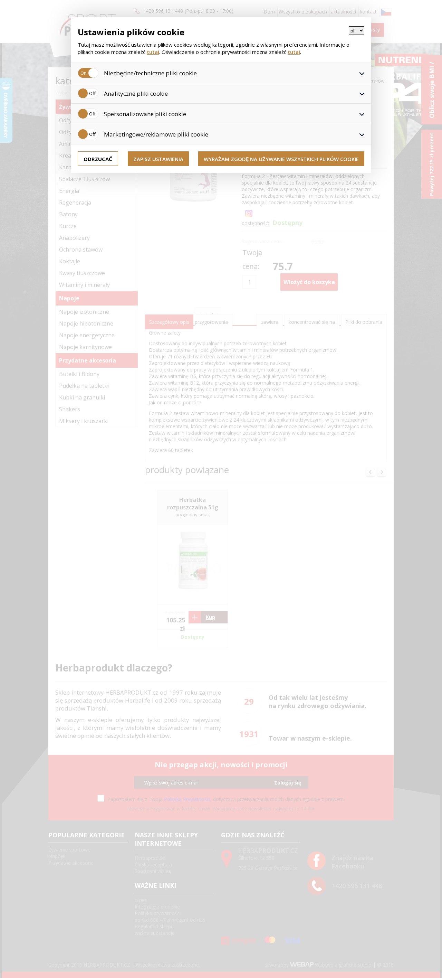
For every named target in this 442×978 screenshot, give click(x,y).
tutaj (153, 51)
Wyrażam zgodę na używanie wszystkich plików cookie (281, 159)
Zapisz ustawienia (158, 159)
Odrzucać (98, 159)
